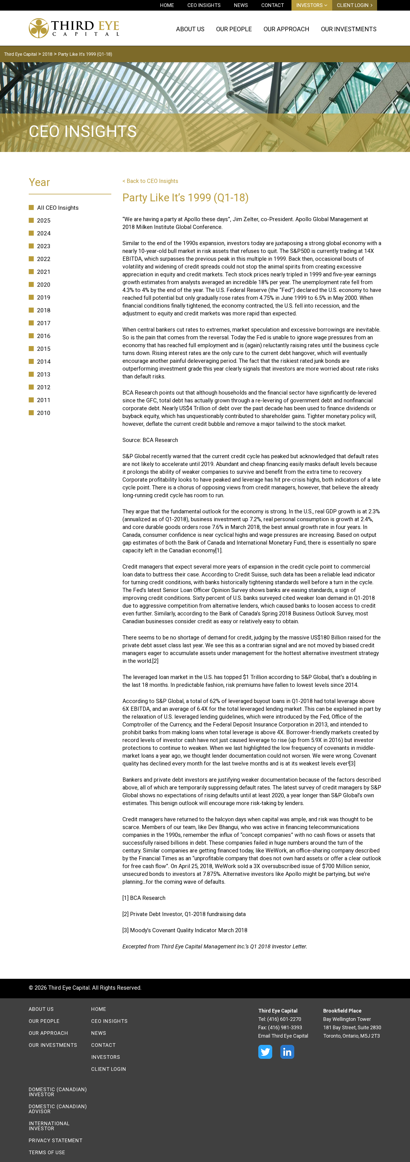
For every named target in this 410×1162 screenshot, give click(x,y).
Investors (309, 5)
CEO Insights (204, 5)
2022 (43, 259)
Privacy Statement (56, 1140)
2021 (43, 272)
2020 (43, 284)
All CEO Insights (58, 207)
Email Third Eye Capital (283, 1036)
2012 (43, 387)
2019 (43, 297)
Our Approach (48, 1033)
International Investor (49, 1125)
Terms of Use (47, 1152)
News (241, 5)
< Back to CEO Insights (150, 181)
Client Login (353, 5)
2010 (43, 413)
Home (167, 5)
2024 (43, 233)
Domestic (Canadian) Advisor (58, 1108)
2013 (43, 374)
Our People (44, 1021)
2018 (43, 310)
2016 (43, 336)
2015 (43, 349)
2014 (43, 361)
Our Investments (53, 1045)
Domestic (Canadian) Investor (58, 1091)
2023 (43, 246)
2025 (43, 220)
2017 (43, 323)
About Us (41, 1009)
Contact (272, 5)
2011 (43, 400)
